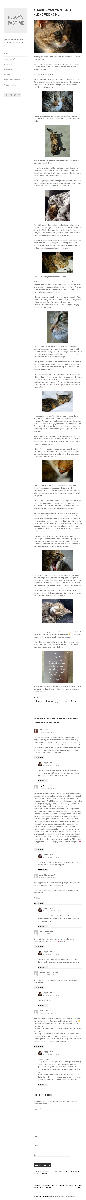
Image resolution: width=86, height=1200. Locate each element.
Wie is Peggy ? (9, 59)
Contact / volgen (10, 85)
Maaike (41, 730)
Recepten (8, 64)
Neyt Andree (44, 786)
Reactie (37, 1109)
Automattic (71, 1196)
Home (6, 54)
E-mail (36, 1146)
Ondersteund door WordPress (44, 1196)
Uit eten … (8, 74)
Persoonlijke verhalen (12, 80)
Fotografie (8, 69)
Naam (36, 1136)
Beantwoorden (38, 757)
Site (35, 1155)
